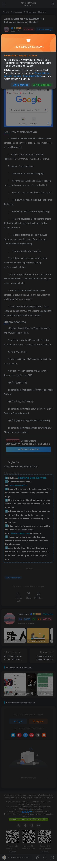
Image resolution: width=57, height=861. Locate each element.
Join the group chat (42, 84)
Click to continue (20, 84)
